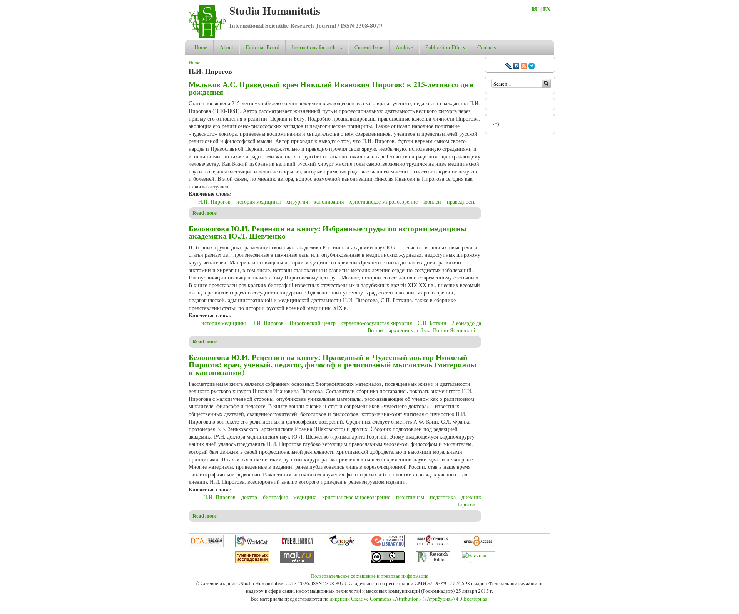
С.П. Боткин (432, 322)
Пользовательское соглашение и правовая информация (369, 575)
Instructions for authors (317, 47)
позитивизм (410, 497)
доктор (249, 497)
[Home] (207, 36)
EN (546, 9)
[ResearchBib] (433, 561)
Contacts (486, 47)
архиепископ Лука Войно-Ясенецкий (432, 330)
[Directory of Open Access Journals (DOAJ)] (207, 545)
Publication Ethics (445, 47)
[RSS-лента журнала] (524, 67)
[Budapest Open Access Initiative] (478, 545)
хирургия (297, 201)
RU (535, 9)
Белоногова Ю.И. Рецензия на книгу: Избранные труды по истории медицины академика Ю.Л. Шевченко (328, 232)
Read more (204, 213)
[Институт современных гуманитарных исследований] (252, 561)
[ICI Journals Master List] (433, 545)
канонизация (329, 201)
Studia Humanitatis (274, 11)
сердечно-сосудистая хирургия (376, 322)
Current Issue (368, 47)
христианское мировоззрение (383, 201)
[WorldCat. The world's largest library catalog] (252, 545)
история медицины (258, 201)
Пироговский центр (312, 322)
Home (200, 47)
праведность (461, 201)
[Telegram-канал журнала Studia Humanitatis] (531, 67)
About (226, 47)
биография (275, 497)
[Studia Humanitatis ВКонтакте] (516, 67)
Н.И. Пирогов (214, 201)
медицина (304, 497)
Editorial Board (262, 47)
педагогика (443, 497)
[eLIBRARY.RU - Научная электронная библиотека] (388, 545)
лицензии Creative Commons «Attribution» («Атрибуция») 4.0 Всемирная (408, 598)
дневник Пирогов (468, 500)
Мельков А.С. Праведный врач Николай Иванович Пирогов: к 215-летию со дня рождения (331, 88)
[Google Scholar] (342, 545)
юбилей (432, 201)
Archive (404, 47)
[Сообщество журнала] (509, 67)
